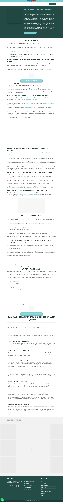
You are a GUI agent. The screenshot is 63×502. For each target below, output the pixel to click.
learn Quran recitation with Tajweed (29, 99)
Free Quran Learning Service (45, 491)
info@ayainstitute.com (30, 481)
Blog (31, 3)
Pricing (28, 3)
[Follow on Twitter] (31, 1)
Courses (23, 3)
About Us (42, 481)
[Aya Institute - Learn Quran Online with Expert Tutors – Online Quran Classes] (10, 4)
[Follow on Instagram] (30, 1)
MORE (39, 3)
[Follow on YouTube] (35, 1)
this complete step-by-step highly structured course (30, 194)
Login (46, 3)
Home (17, 3)
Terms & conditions (44, 485)
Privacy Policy (43, 487)
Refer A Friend (43, 483)
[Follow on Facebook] (28, 1)
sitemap (41, 495)
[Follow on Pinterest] (33, 1)
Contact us (35, 3)
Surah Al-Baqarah (18, 51)
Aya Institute (10, 101)
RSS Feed (42, 497)
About (19, 3)
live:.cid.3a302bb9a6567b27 (31, 485)
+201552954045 (29, 483)
